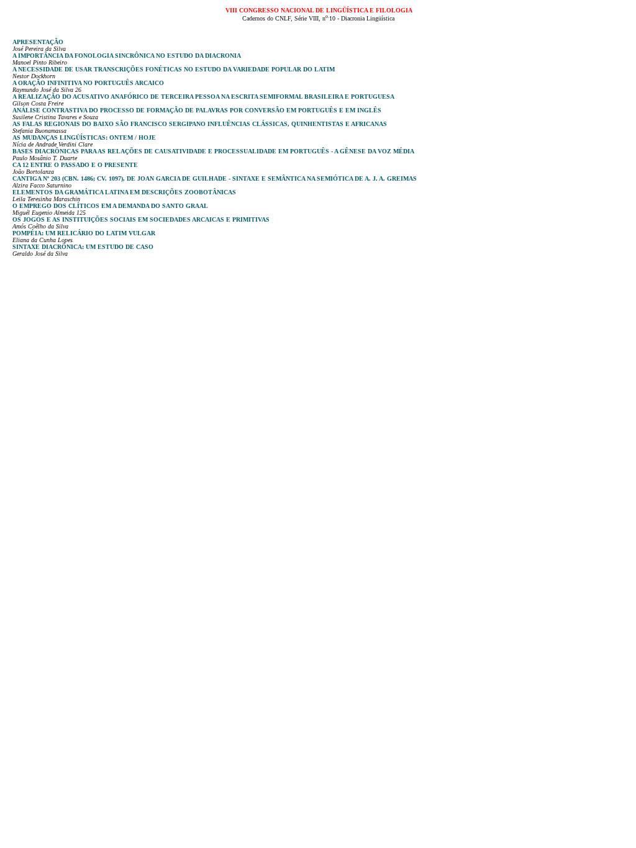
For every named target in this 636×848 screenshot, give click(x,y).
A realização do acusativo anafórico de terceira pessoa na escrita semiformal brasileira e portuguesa (203, 96)
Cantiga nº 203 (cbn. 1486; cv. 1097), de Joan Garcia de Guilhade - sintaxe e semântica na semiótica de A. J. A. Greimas (214, 178)
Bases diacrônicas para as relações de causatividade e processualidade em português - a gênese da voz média (213, 151)
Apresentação (37, 41)
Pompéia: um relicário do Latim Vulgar (83, 233)
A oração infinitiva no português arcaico (88, 82)
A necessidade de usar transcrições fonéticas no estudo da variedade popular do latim (173, 69)
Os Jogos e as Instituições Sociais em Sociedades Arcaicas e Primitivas (141, 219)
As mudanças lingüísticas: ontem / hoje (84, 137)
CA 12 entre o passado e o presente (75, 164)
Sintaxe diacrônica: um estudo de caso (82, 246)
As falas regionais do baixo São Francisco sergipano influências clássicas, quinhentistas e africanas (199, 123)
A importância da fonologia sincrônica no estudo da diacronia (126, 55)
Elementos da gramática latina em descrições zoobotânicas (124, 192)
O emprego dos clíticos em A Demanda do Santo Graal (110, 205)
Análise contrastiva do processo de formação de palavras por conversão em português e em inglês (196, 110)
